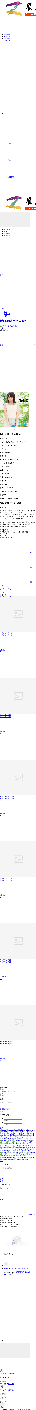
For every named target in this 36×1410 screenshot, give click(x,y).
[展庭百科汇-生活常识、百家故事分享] (6, 1265)
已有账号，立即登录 (7, 1390)
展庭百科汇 (20, 1272)
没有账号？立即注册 (7, 1374)
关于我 (25, 1268)
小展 (1, 328)
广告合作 (20, 1268)
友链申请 (7, 1268)
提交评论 (6, 1109)
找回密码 (11, 1384)
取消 (1, 1109)
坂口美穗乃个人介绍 (14, 321)
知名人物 (7, 314)
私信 (33, 345)
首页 (5, 312)
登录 (2, 1386)
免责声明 (13, 1268)
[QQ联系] (20, 1306)
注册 (2, 1407)
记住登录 (5, 1384)
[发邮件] (20, 1339)
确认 (1, 1179)
